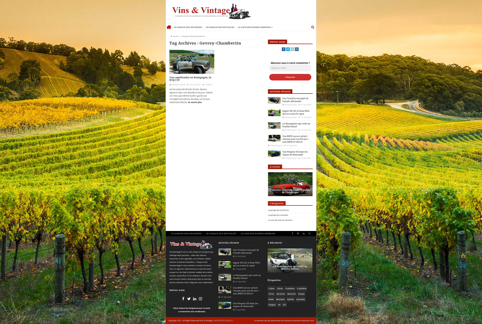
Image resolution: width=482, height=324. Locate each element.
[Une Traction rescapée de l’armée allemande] (274, 100)
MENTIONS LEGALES (223, 320)
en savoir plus (195, 102)
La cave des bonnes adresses (254, 27)
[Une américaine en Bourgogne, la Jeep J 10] (191, 62)
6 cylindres (301, 288)
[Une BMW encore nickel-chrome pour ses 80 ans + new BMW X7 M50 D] (274, 138)
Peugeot (272, 305)
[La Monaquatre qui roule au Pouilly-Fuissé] (274, 125)
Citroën (301, 294)
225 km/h (281, 294)
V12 (284, 305)
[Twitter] (288, 49)
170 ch (271, 294)
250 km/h (291, 294)
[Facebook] (283, 49)
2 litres (271, 288)
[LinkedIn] (292, 49)
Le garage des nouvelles (220, 27)
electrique (280, 299)
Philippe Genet (178, 84)
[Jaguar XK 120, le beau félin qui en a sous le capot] (274, 113)
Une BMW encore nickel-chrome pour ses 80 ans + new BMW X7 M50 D (295, 139)
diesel (271, 299)
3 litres (280, 288)
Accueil (169, 27)
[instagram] (297, 49)
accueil (175, 36)
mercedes (300, 299)
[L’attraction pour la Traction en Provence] (290, 184)
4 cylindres (290, 288)
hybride (290, 299)
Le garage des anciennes (188, 27)
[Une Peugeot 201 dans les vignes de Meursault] (274, 153)
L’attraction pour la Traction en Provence (290, 191)
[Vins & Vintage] (210, 12)
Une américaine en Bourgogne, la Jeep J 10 (190, 78)
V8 (279, 305)
